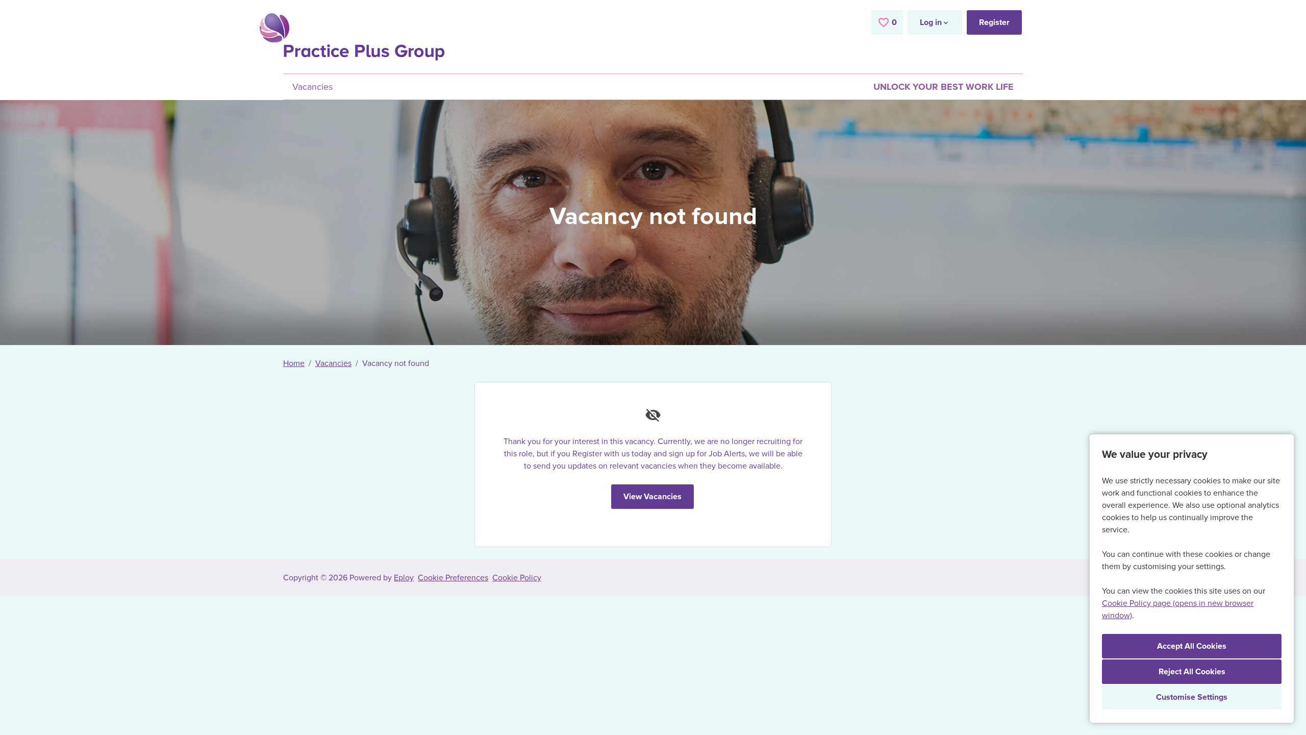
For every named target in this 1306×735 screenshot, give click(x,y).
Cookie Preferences (453, 578)
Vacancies (312, 86)
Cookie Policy (516, 578)
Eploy (404, 578)
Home (294, 363)
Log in (931, 22)
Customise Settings (1191, 697)
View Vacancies (652, 497)
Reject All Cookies (1192, 672)
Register (994, 22)
